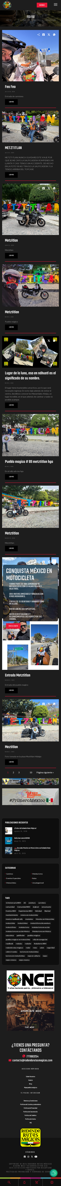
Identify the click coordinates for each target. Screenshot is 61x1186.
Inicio (9, 20)
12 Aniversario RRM (13, 903)
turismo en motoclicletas (15, 956)
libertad (47, 911)
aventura (32, 903)
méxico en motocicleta (29, 915)
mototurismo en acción (41, 927)
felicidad (38, 911)
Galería (30, 1080)
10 (31, 772)
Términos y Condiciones (30, 1101)
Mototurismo (37, 874)
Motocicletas (11, 883)
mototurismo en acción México (18, 931)
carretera (42, 903)
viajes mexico (24, 960)
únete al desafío (13, 626)
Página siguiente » (45, 772)
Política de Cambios (30, 1115)
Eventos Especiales (13, 878)
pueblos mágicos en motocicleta (18, 939)
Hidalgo (35, 20)
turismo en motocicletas (29, 952)
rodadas (19, 944)
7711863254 (32, 1056)
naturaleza (10, 935)
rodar (28, 948)
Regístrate (42, 5)
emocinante (46, 907)
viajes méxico (11, 960)
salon (42, 948)
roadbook (9, 944)
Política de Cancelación (30, 1112)
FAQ (31, 1123)
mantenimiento (12, 915)
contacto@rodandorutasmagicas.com (32, 1060)
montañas (29, 919)
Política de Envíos (30, 1119)
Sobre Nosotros (30, 1076)
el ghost (36, 907)
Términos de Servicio (43, 1172)
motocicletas (23, 923)
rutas (35, 948)
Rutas (34, 878)
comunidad (10, 907)
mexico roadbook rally (14, 919)
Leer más (11, 102)
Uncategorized (38, 883)
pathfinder (21, 935)
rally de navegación (40, 939)
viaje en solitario (34, 956)
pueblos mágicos (34, 935)
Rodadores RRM (40, 944)
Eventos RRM (11, 911)
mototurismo (24, 927)
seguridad (50, 948)
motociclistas (11, 927)
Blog (30, 1084)
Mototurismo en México (41, 931)
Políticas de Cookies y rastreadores (30, 1104)
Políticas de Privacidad (30, 1108)
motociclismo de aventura (40, 923)
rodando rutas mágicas (14, 948)
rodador (28, 944)
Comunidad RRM (23, 907)
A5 (25, 903)
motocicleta (10, 923)
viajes (45, 956)
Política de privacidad (18, 1172)
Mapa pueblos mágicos (30, 1087)
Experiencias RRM (25, 911)
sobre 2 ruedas (11, 952)
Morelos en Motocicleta (45, 919)
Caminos (9, 874)
